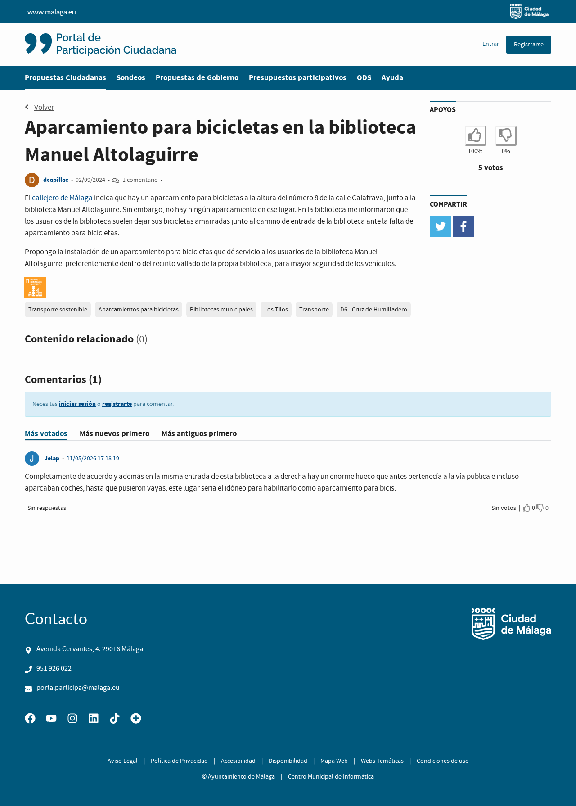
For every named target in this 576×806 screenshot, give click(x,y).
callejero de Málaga (62, 198)
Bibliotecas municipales (221, 310)
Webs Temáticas (382, 761)
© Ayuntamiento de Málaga (238, 777)
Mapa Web (334, 761)
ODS (364, 77)
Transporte (314, 310)
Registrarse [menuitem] (529, 45)
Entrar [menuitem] (490, 44)
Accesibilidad (238, 761)
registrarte (117, 404)
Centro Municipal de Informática (331, 777)
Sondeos (131, 77)
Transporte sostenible (57, 310)
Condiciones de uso (443, 761)
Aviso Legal (123, 761)
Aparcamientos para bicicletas (139, 310)
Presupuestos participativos (297, 77)
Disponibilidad (288, 761)
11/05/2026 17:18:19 (93, 459)
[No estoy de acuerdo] (540, 508)
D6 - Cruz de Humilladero (373, 310)
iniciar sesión (77, 404)
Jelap (52, 458)
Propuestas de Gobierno (197, 77)
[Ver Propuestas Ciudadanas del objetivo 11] (35, 287)
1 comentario (140, 180)
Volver (44, 108)
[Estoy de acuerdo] (527, 508)
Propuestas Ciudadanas (65, 77)
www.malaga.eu (51, 12)
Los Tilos (276, 310)
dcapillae (55, 180)
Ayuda (392, 77)
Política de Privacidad (179, 761)
